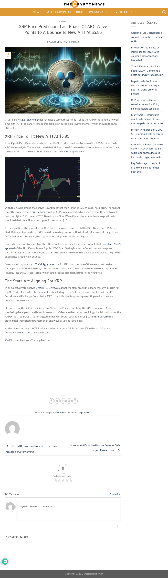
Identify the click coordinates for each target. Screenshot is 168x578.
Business (63, 21)
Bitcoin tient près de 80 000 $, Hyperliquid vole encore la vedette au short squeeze (147, 133)
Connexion (115, 494)
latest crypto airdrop (64, 12)
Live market (97, 12)
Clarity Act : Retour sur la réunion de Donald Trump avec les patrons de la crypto (147, 119)
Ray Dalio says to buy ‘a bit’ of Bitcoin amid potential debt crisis (146, 167)
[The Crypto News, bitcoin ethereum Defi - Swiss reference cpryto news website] (84, 4)
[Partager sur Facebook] (51, 401)
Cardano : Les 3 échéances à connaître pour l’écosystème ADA (147, 37)
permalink (86, 412)
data (21, 332)
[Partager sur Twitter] (57, 401)
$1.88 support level (73, 151)
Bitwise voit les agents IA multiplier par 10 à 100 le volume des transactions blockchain (145, 54)
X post (14, 143)
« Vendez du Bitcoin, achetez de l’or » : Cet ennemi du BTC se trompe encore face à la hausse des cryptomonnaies (147, 151)
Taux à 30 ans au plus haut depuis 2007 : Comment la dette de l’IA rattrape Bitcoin (147, 70)
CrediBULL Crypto (46, 287)
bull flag (36, 211)
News (36, 12)
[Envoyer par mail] (63, 401)
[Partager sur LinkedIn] (75, 401)
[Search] (164, 12)
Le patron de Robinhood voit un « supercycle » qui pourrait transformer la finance (145, 87)
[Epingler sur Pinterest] (69, 401)
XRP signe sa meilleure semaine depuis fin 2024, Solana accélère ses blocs (145, 104)
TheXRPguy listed (45, 264)
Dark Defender (30, 119)
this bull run (100, 316)
